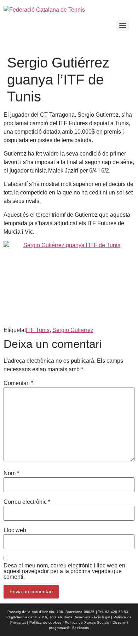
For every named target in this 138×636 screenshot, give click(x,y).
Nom (11, 473)
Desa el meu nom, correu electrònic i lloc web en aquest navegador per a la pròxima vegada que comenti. (64, 571)
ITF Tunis (38, 330)
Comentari (18, 383)
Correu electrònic (27, 502)
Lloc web (15, 530)
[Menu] (122, 25)
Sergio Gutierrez (72, 330)
